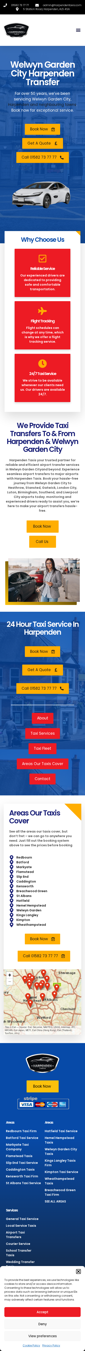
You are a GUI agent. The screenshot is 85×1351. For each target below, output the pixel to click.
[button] (78, 1271)
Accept (42, 1312)
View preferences (42, 1336)
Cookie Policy (31, 1345)
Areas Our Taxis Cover (34, 817)
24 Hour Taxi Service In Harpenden (43, 628)
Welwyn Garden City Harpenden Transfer (42, 73)
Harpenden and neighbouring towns (42, 104)
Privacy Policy (51, 1345)
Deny (42, 1324)
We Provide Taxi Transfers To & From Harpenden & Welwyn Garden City (42, 437)
